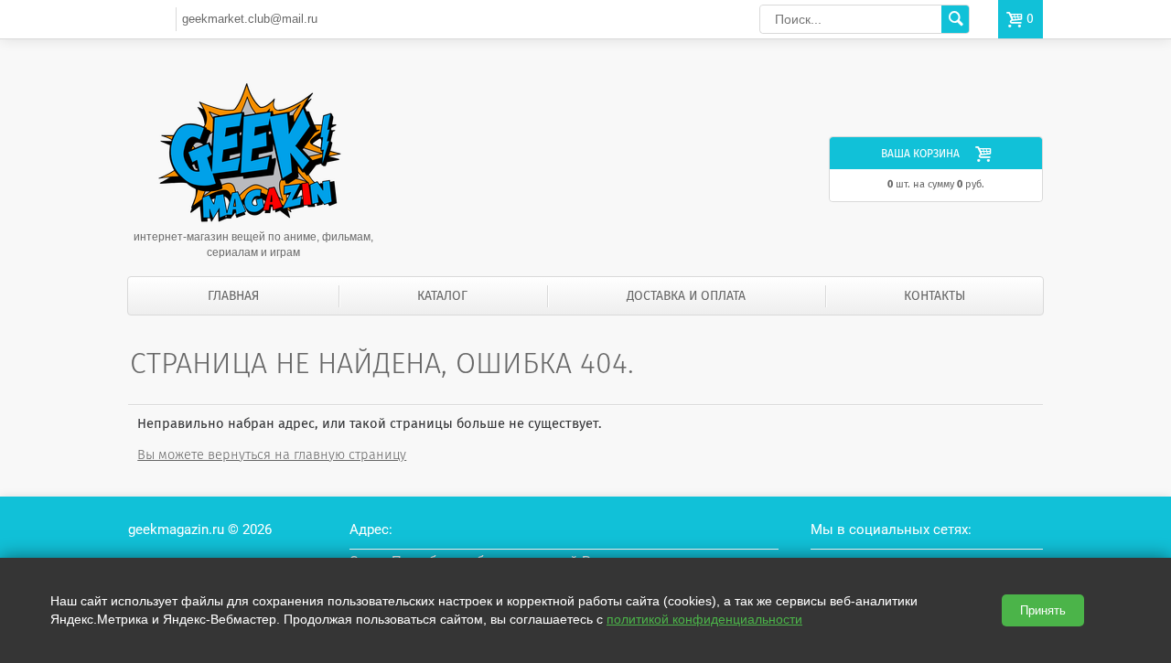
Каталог (442, 296)
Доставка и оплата (686, 296)
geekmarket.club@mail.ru (249, 19)
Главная (233, 296)
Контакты (934, 296)
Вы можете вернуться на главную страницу (271, 454)
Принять (1043, 610)
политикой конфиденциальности (704, 619)
